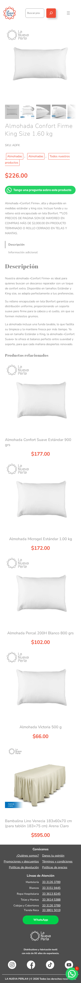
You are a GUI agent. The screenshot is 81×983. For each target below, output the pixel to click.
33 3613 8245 (51, 894)
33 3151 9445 (51, 888)
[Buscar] (51, 13)
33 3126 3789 (51, 882)
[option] (28, 112)
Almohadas (14, 156)
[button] (72, 973)
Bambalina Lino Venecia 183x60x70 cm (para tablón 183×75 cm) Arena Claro (38, 823)
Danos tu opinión (53, 856)
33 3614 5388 (51, 900)
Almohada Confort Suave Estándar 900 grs (38, 442)
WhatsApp (40, 920)
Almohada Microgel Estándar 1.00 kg (40, 539)
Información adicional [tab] (23, 252)
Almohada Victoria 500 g (41, 727)
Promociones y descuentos (21, 861)
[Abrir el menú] (68, 13)
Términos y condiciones (57, 861)
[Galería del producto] (40, 64)
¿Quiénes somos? (27, 856)
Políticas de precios (54, 867)
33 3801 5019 (51, 910)
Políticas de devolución (24, 867)
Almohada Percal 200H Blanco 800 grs (40, 633)
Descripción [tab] (16, 245)
